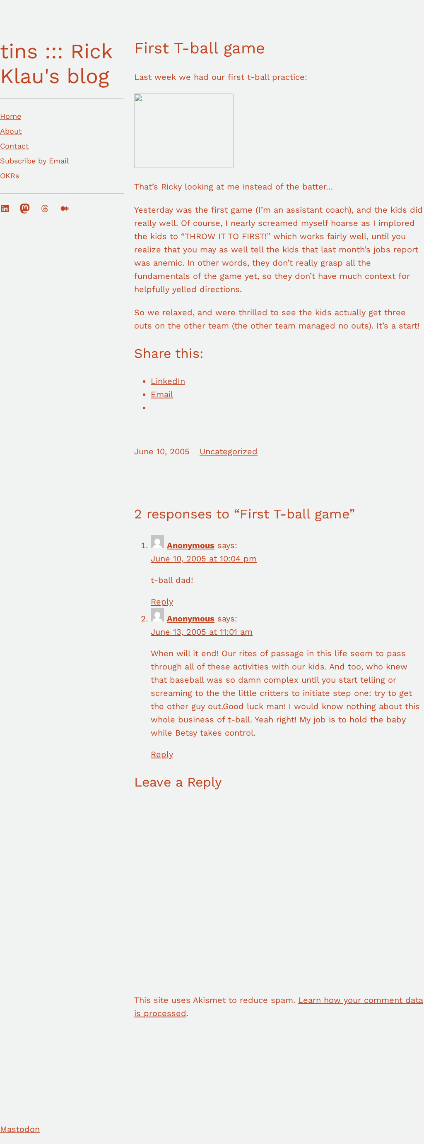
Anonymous (190, 545)
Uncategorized (229, 451)
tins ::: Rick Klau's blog (56, 63)
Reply (162, 602)
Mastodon (20, 1129)
